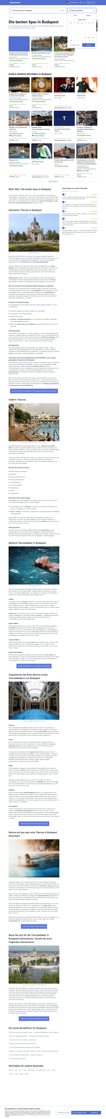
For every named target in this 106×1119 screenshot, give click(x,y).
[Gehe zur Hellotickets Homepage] (15, 2)
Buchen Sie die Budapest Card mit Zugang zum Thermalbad (34, 666)
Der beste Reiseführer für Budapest (28, 1028)
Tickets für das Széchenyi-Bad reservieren (33, 926)
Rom (16, 1070)
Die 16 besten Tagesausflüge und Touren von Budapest (46, 1032)
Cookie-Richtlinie (29, 1114)
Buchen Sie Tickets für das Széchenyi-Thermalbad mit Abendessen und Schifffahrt (34, 391)
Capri (16, 1073)
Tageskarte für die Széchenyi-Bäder (34, 305)
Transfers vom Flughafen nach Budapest (18, 1036)
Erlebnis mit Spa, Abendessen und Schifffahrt (26, 362)
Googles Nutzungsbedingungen (43, 1114)
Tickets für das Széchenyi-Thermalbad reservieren (34, 823)
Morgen (88, 15)
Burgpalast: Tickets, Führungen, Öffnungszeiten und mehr (22, 1051)
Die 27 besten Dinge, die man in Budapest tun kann (20, 1032)
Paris (20, 1070)
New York (11, 1070)
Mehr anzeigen (53, 181)
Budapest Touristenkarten (37, 1054)
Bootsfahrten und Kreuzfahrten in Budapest (39, 1036)
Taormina (11, 1073)
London (24, 1070)
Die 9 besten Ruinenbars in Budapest (17, 1058)
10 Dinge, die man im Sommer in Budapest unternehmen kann (22, 1039)
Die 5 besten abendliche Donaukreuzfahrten (19, 1054)
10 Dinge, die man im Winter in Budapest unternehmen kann (22, 1043)
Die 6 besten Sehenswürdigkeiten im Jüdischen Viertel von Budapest (24, 1047)
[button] (19, 52)
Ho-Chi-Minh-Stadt (40, 1070)
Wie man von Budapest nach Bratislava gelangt (47, 1051)
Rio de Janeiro (31, 1070)
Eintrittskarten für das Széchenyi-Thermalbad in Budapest (30, 256)
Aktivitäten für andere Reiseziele (26, 1065)
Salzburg (27, 1073)
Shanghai (21, 1073)
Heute (75, 15)
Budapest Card (29, 613)
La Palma (54, 1070)
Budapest (11, 17)
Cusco (48, 1070)
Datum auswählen (77, 10)
